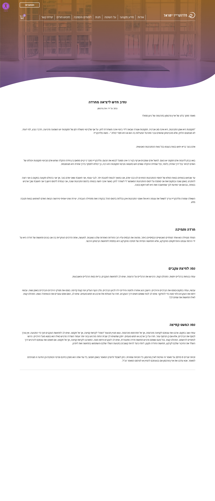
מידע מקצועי (127, 17)
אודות (141, 17)
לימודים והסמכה (82, 17)
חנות (98, 17)
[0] (22, 15)
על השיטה (110, 17)
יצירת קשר (47, 17)
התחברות (29, 5)
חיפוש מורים (63, 17)
